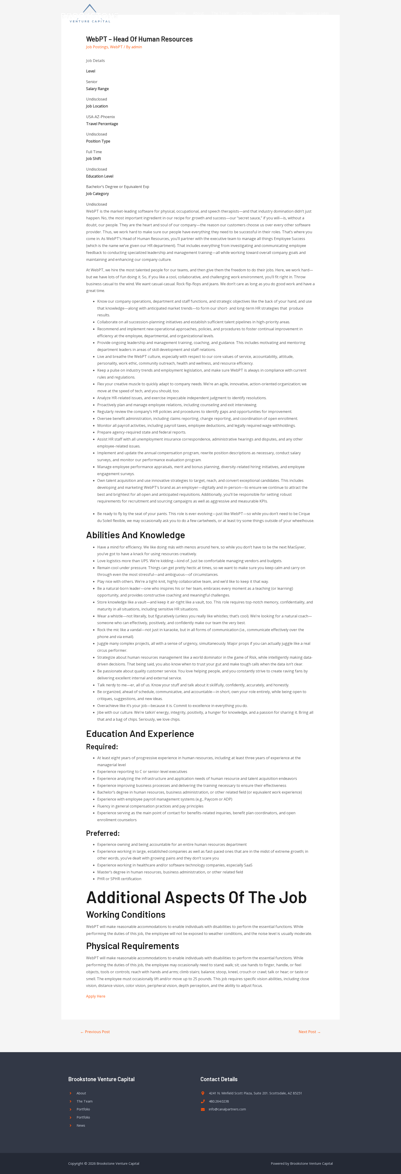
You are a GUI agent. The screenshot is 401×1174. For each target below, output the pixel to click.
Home (180, 13)
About (198, 13)
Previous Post (95, 1031)
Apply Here (95, 996)
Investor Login (316, 13)
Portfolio (244, 13)
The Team (220, 13)
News (291, 13)
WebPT (116, 46)
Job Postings (97, 46)
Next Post (310, 1031)
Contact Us (268, 13)
